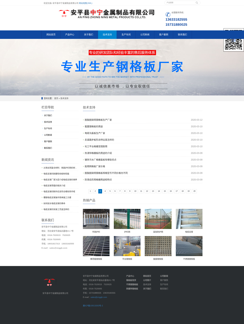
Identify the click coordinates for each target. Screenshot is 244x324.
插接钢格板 (158, 259)
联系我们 (182, 34)
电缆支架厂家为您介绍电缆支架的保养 (60, 179)
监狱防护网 (158, 232)
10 (135, 191)
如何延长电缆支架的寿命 (54, 203)
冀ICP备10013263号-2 (93, 305)
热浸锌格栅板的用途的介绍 (98, 153)
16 (171, 191)
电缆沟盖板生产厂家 (95, 133)
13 (153, 191)
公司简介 (147, 280)
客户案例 (163, 34)
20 (194, 191)
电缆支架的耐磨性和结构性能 (56, 174)
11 (141, 191)
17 (177, 191)
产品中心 (69, 34)
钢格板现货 (131, 280)
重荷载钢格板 (96, 259)
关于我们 (88, 34)
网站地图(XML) (85, 3)
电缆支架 (189, 232)
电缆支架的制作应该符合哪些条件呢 (59, 191)
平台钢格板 (127, 259)
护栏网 (127, 232)
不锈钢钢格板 (189, 259)
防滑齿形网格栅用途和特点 (98, 179)
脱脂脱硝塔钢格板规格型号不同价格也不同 (106, 173)
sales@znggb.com (99, 297)
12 (147, 191)
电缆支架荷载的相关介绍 (54, 185)
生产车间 (126, 34)
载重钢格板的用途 (94, 126)
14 (159, 191)
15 (165, 191)
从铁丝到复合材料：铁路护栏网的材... (60, 168)
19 (188, 191)
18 (183, 191)
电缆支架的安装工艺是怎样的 (56, 209)
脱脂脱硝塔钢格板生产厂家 (98, 120)
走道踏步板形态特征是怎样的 (99, 140)
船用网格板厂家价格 (95, 166)
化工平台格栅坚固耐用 (96, 146)
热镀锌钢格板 (132, 289)
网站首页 (50, 34)
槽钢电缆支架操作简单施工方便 (57, 197)
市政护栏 (96, 232)
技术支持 (107, 34)
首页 (56, 98)
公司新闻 (144, 34)
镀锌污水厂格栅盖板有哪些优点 (100, 160)
